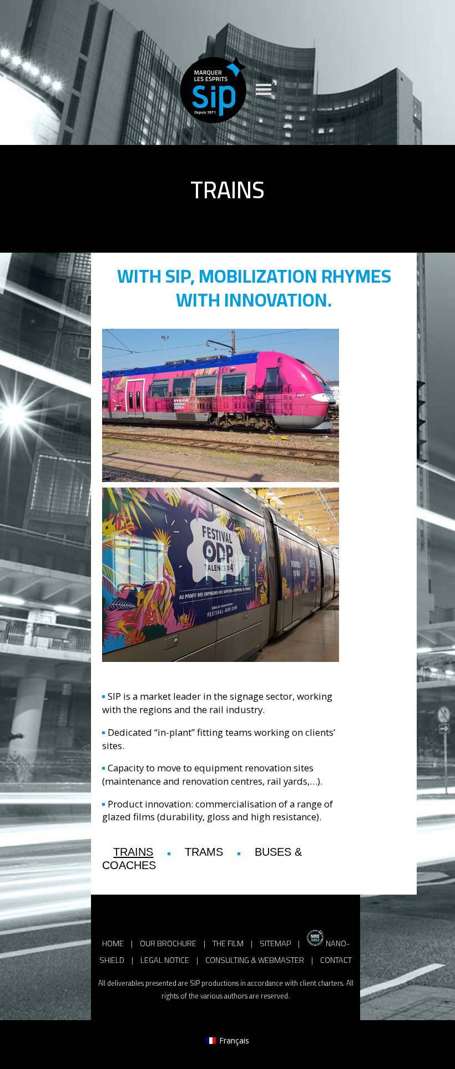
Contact (336, 959)
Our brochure (168, 943)
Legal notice (164, 959)
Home (113, 943)
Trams (204, 852)
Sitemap (275, 943)
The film (228, 943)
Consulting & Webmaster (254, 959)
